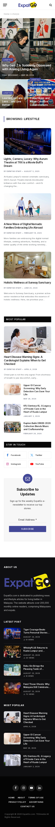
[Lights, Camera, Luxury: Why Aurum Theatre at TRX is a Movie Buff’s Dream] (27, 141)
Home (6, 14)
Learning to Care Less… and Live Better (12, 101)
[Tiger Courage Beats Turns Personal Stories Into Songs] (12, 633)
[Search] (50, 5)
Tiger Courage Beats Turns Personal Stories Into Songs (35, 632)
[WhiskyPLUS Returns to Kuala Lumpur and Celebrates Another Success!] (12, 652)
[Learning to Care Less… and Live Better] (13, 95)
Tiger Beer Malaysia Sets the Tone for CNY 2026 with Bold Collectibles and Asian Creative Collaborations (40, 94)
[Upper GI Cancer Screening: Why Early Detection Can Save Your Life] (12, 389)
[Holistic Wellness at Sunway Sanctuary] (27, 265)
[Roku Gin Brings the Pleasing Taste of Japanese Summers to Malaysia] (12, 670)
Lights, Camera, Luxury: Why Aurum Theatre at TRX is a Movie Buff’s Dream (26, 162)
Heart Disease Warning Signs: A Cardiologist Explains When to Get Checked (25, 360)
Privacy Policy (17, 802)
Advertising (36, 802)
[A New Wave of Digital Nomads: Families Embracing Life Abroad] (27, 206)
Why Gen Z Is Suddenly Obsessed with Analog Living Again (26, 67)
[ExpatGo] (27, 5)
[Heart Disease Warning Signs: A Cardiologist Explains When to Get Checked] (27, 339)
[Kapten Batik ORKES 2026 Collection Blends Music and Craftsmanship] (12, 427)
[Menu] (5, 5)
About (21, 797)
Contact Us (27, 806)
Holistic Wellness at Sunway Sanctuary (27, 282)
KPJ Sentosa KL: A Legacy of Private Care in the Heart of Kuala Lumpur (37, 408)
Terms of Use (36, 797)
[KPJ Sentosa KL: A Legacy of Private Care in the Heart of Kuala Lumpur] (12, 410)
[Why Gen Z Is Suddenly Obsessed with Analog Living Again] (27, 48)
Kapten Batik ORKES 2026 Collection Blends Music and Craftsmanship (37, 426)
